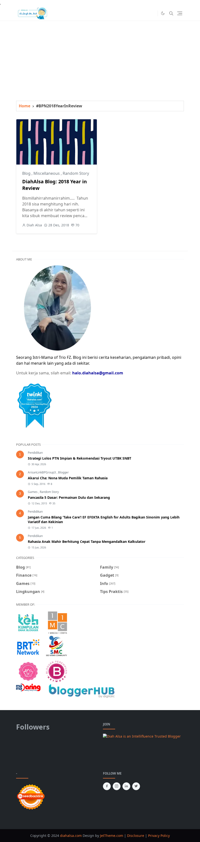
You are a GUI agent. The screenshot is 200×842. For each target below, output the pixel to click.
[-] (145, 13)
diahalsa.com (71, 835)
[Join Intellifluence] (142, 735)
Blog (26, 173)
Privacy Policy (159, 835)
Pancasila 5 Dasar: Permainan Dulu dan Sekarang (69, 497)
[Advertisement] (100, 55)
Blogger (63, 472)
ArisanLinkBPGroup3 (42, 472)
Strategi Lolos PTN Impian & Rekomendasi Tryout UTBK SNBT (79, 458)
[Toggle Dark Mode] (163, 13)
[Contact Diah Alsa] (57, 307)
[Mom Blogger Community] (28, 671)
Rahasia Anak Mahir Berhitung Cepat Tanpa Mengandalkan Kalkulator (86, 541)
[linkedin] (126, 786)
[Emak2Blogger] (28, 622)
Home (24, 106)
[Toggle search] (171, 13)
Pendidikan (35, 453)
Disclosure (135, 835)
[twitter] (136, 786)
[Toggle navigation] (180, 13)
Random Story (76, 173)
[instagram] (116, 786)
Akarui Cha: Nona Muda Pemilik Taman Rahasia (68, 478)
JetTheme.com (111, 835)
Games (33, 492)
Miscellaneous (47, 173)
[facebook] (107, 786)
